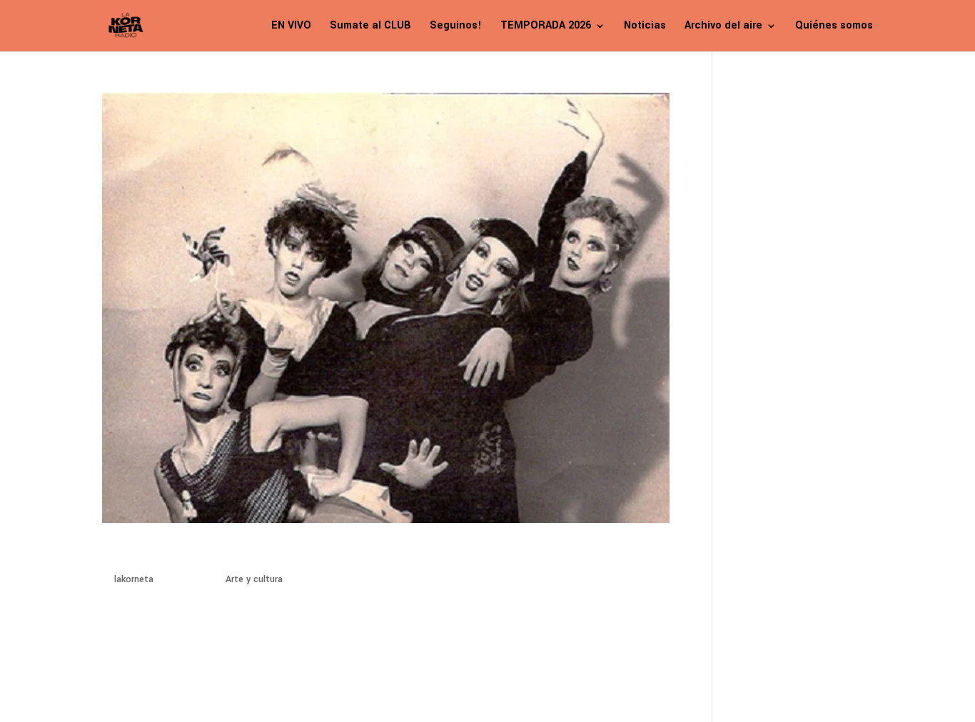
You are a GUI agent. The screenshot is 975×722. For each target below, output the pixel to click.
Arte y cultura (254, 579)
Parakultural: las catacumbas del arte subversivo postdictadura (340, 553)
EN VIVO (291, 27)
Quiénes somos (834, 27)
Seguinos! (456, 27)
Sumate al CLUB (370, 27)
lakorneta (133, 579)
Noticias (645, 27)
